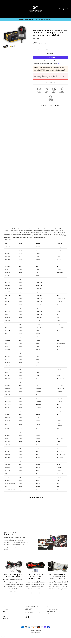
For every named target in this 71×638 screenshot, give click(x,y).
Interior (4, 611)
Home (34, 25)
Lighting (4, 621)
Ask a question (50, 82)
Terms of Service (51, 611)
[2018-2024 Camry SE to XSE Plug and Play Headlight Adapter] (57, 567)
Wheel (4, 616)
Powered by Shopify (35, 632)
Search (48, 606)
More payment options (50, 61)
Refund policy (50, 613)
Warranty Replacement (52, 609)
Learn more (55, 77)
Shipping (35, 43)
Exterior (4, 613)
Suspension (5, 618)
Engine (4, 606)
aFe (34, 28)
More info (13, 591)
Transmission (6, 609)
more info (58, 592)
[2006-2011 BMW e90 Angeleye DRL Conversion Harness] (35, 567)
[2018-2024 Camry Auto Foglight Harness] (13, 567)
